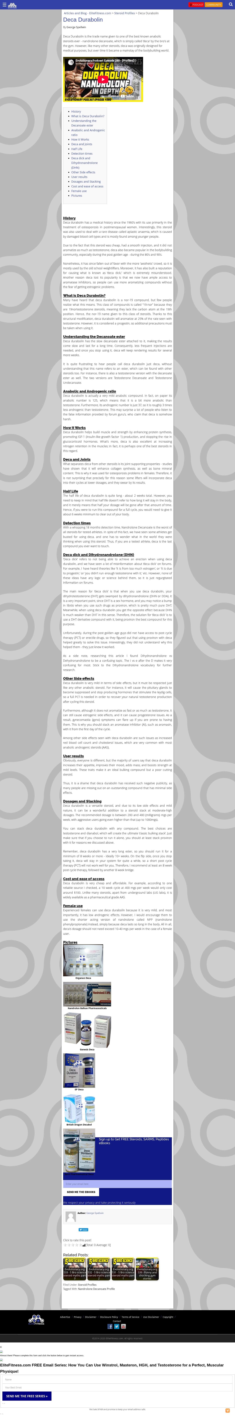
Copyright (168, 1316)
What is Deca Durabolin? (87, 116)
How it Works (80, 139)
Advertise (65, 1316)
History (76, 111)
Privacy (77, 1316)
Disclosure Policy (109, 1316)
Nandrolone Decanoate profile (96, 1289)
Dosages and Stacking (86, 181)
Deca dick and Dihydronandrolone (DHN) (84, 162)
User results (79, 177)
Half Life (76, 149)
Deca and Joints (81, 144)
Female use (79, 191)
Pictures (76, 195)
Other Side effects (83, 172)
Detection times (82, 153)
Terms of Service (130, 1316)
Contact (117, 1321)
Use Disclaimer (151, 1316)
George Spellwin (95, 1213)
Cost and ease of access (87, 186)
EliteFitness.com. (115, 1338)
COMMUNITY (213, 4)
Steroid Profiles (87, 1284)
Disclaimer (90, 1316)
